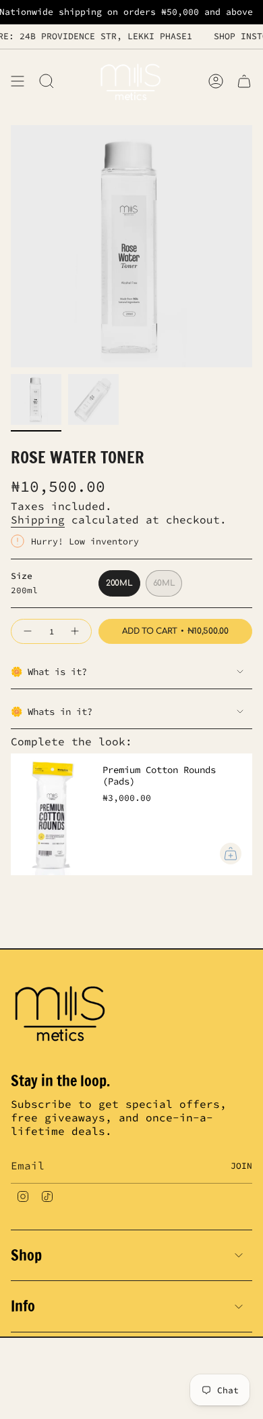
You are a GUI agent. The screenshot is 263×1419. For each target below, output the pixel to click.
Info (23, 1305)
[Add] (230, 853)
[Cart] (244, 81)
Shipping (38, 519)
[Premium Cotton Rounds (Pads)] (51, 814)
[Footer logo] (61, 1012)
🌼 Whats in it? (51, 711)
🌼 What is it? (49, 672)
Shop (26, 1254)
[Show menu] (17, 81)
